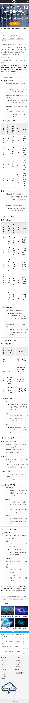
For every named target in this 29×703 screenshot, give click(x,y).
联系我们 (18, 664)
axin (3, 32)
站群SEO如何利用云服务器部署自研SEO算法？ (13, 646)
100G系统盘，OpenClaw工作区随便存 (10, 651)
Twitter (3, 678)
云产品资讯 (19, 701)
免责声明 (4, 660)
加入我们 (4, 664)
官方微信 (4, 672)
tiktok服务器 (4, 38)
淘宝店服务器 (11, 36)
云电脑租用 (4, 36)
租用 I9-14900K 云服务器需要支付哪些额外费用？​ (13, 641)
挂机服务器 (4, 40)
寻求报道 (18, 660)
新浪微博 (4, 674)
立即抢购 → (14, 23)
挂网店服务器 (16, 35)
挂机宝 (3, 35)
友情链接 (18, 666)
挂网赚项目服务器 (19, 38)
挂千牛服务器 (9, 35)
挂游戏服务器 (11, 38)
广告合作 (18, 662)
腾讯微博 (4, 676)
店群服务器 (18, 36)
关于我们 (4, 662)
